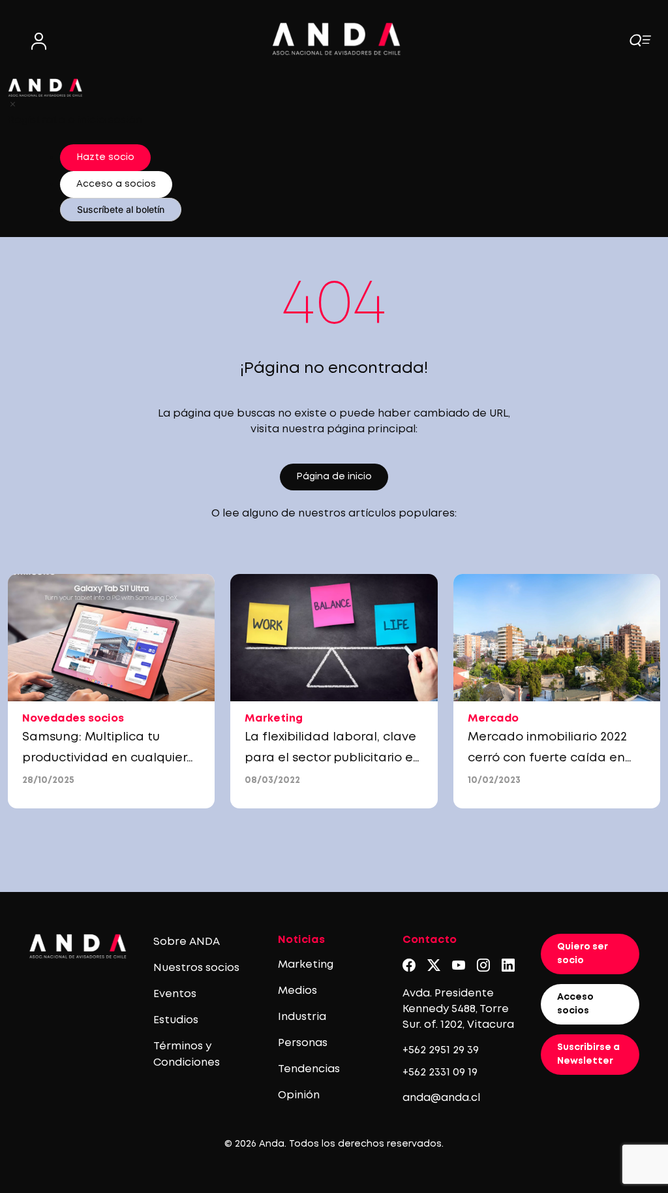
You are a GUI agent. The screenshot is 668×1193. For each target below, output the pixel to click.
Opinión (299, 1095)
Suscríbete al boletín (120, 209)
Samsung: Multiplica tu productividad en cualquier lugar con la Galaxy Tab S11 (104, 758)
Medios (297, 991)
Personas (302, 1043)
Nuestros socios (196, 968)
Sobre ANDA (186, 942)
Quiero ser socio (582, 953)
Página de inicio (334, 477)
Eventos (174, 994)
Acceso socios (575, 1004)
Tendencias (309, 1069)
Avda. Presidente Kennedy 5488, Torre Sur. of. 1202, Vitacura (458, 1009)
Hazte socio (105, 157)
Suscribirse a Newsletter (588, 1054)
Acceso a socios (116, 184)
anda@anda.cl (441, 1098)
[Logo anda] (336, 39)
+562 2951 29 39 (440, 1050)
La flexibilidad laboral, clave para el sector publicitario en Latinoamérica (333, 758)
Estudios (175, 1020)
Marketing (305, 965)
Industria (302, 1017)
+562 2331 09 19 (440, 1072)
